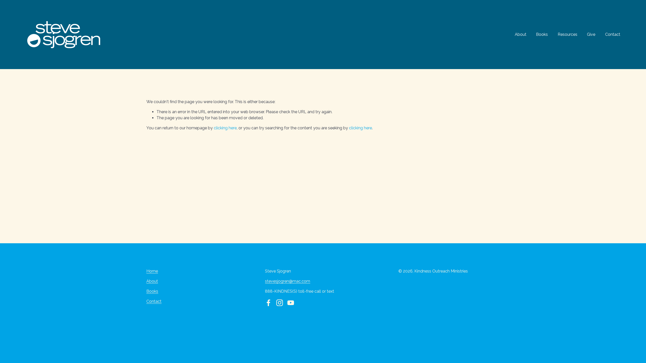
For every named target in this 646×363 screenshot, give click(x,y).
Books (542, 34)
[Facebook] (268, 302)
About (520, 34)
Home (152, 271)
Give (591, 34)
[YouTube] (290, 302)
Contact (612, 34)
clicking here (225, 128)
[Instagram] (279, 302)
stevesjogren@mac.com (287, 281)
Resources (567, 34)
